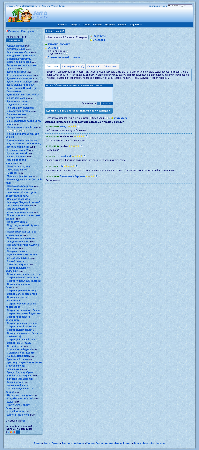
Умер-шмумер (15, 382)
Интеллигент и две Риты (21, 127)
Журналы (127, 443)
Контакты (160, 443)
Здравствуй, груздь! (19, 111)
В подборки (99, 40)
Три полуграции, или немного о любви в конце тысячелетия (24, 365)
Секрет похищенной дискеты (24, 313)
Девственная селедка (19, 81)
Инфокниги (79, 443)
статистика (120, 118)
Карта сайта (148, 443)
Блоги (62, 6)
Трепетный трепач (18, 359)
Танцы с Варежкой (18, 356)
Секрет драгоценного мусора (24, 274)
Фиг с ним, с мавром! (19, 395)
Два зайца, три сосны (19, 75)
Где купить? (99, 36)
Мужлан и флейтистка (19, 176)
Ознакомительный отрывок (63, 57)
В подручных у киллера (21, 55)
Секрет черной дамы (19, 343)
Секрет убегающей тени (21, 339)
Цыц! (10, 402)
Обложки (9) (93, 66)
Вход (164, 6)
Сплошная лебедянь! (19, 349)
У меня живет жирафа (19, 375)
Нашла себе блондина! (20, 186)
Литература (28, 6)
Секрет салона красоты (21, 330)
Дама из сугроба (16, 72)
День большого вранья (20, 85)
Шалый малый (15, 411)
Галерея (99, 443)
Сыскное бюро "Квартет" (22, 352)
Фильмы (109, 443)
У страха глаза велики (20, 379)
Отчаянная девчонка (19, 205)
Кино (37, 6)
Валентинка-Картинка (72, 176)
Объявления (110, 66)
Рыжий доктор (15, 261)
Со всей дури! (15, 346)
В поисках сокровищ (19, 59)
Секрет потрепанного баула (23, 310)
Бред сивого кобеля (18, 52)
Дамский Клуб (14, 6)
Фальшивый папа (17, 385)
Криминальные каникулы (22, 140)
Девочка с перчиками (19, 78)
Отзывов (52, 48)
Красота (46, 6)
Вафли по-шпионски (19, 62)
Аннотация (53, 66)
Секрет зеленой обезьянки (22, 277)
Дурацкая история (17, 101)
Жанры (61, 24)
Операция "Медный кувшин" (23, 202)
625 (23, 420)
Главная (38, 443)
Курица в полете (16, 156)
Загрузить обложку (58, 44)
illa (61, 166)
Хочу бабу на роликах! (20, 398)
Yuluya (63, 126)
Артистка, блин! (16, 49)
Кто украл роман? (17, 150)
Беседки (56, 443)
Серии (86, 24)
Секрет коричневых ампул (22, 290)
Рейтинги (110, 24)
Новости (137, 443)
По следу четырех (17, 222)
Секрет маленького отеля (22, 294)
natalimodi (65, 156)
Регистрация (154, 6)
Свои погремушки (17, 264)
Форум (54, 6)
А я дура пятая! (16, 46)
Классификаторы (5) (73, 66)
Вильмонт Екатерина (21, 31)
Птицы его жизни (17, 251)
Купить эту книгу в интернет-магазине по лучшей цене (78, 110)
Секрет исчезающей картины (24, 281)
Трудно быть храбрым (20, 372)
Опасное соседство (18, 199)
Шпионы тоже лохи (18, 415)
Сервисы (135, 24)
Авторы (74, 24)
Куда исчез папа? (17, 153)
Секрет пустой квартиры (21, 326)
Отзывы (122, 24)
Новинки (97, 24)
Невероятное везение (19, 189)
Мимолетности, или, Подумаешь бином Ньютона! (18, 169)
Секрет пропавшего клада (22, 323)
